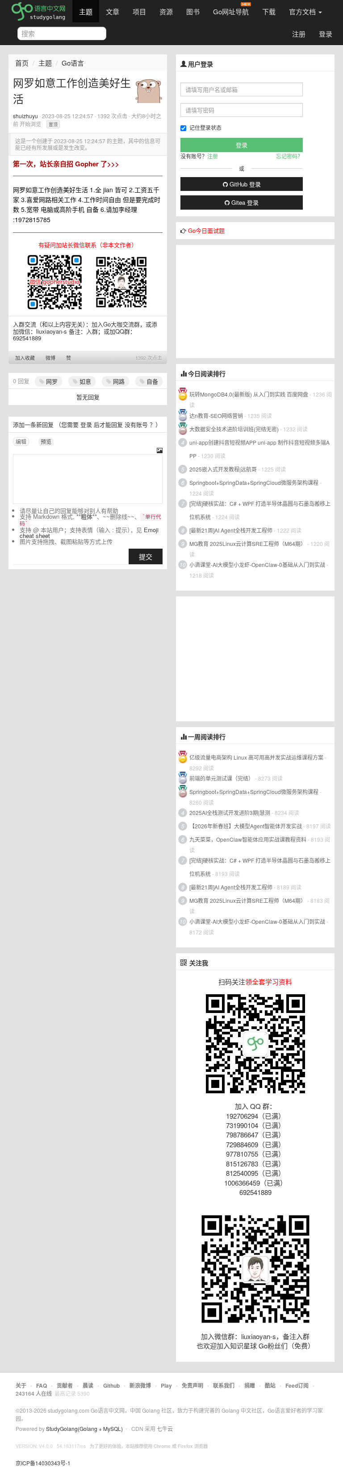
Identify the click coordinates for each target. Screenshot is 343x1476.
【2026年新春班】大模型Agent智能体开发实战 (246, 826)
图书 (193, 11)
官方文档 (303, 11)
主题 (85, 11)
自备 (151, 381)
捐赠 (249, 1385)
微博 (50, 357)
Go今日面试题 (206, 230)
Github (111, 1385)
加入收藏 (25, 357)
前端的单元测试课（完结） (221, 778)
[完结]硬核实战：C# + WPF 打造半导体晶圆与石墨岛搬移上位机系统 (259, 510)
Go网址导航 (231, 11)
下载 (269, 11)
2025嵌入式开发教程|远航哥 (223, 469)
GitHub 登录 (244, 184)
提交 (145, 556)
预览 (46, 441)
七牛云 (165, 1428)
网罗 (51, 381)
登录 (325, 33)
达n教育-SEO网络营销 (216, 415)
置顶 (53, 124)
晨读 (88, 1385)
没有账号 (136, 424)
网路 (118, 381)
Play (166, 1385)
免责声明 (192, 1385)
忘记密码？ (289, 156)
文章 (112, 11)
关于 (21, 1385)
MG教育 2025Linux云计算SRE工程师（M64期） (247, 543)
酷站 (270, 1385)
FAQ (41, 1385)
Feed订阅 (297, 1385)
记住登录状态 (205, 127)
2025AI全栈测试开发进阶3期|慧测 (230, 812)
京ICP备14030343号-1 (43, 1463)
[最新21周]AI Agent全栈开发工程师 (230, 530)
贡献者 (65, 1385)
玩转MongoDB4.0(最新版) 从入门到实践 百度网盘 (248, 394)
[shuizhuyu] (149, 88)
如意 (84, 381)
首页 (22, 62)
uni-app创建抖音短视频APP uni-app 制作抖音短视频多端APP (259, 448)
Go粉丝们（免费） (286, 1345)
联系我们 (223, 1385)
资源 (166, 11)
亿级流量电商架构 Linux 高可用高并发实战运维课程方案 (256, 757)
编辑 (21, 441)
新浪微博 (140, 1385)
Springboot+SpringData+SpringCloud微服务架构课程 (253, 482)
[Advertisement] (243, 300)
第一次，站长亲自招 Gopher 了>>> (66, 164)
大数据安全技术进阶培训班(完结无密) (234, 429)
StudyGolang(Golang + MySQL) (84, 1428)
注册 (298, 33)
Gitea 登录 (244, 202)
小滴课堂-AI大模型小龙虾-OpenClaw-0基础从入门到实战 (257, 564)
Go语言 (73, 62)
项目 (139, 11)
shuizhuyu (25, 116)
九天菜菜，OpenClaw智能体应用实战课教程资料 (248, 839)
